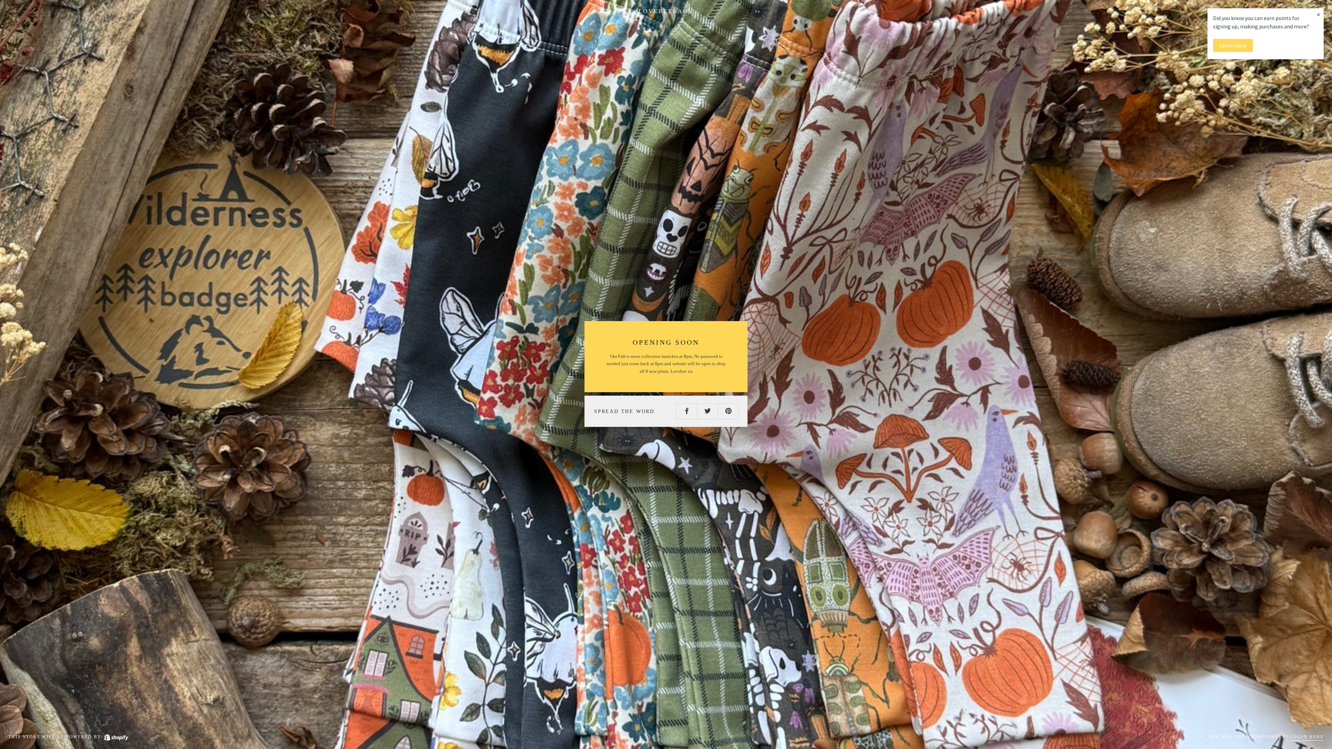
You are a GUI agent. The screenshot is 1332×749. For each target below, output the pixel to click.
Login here (1307, 736)
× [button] (1318, 14)
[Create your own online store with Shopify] (115, 736)
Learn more (1233, 45)
